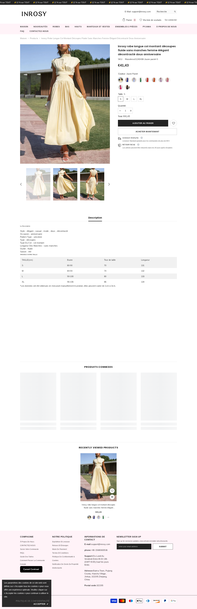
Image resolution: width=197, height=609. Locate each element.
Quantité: (122, 106)
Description (95, 217)
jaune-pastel (89, 517)
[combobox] (164, 12)
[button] (21, 184)
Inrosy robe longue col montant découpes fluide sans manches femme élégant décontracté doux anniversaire (98, 506)
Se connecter (171, 20)
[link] (173, 123)
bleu (94, 517)
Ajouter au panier (142, 123)
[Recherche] (166, 12)
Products (34, 38)
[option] (65, 104)
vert (103, 517)
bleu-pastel (99, 517)
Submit (163, 546)
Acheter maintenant (147, 132)
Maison (23, 38)
